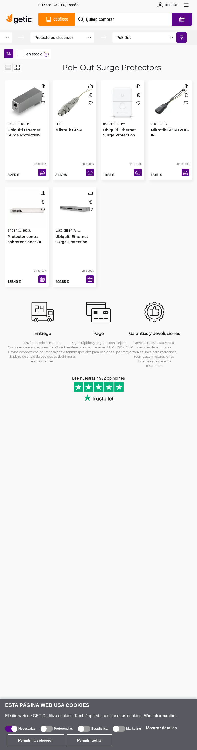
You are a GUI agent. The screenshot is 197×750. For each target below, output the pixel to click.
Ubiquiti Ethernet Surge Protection (24, 132)
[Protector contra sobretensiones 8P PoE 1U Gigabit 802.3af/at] (27, 208)
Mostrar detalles (161, 728)
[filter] (181, 37)
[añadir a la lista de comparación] (43, 86)
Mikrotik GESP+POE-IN (170, 132)
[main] (20, 19)
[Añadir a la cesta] (42, 172)
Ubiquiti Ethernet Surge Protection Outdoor (119, 135)
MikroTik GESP (68, 129)
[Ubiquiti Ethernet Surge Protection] (27, 102)
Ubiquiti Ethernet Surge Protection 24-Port (71, 241)
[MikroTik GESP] (74, 102)
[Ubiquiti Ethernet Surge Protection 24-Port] (74, 208)
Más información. (160, 716)
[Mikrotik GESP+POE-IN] (170, 102)
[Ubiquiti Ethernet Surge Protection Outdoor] (122, 102)
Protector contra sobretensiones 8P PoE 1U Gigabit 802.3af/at (25, 244)
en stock (34, 54)
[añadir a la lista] (43, 102)
